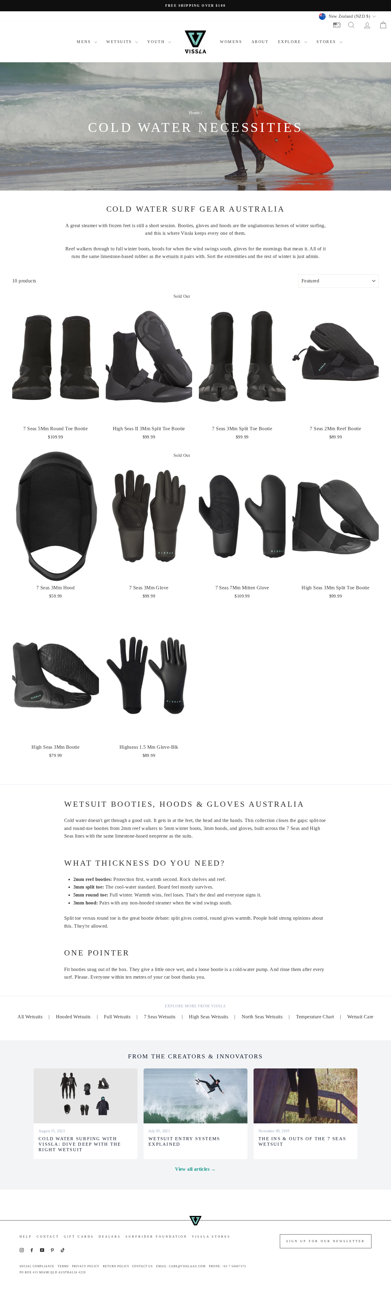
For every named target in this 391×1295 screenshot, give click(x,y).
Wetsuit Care (360, 1016)
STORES (327, 41)
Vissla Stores (211, 1236)
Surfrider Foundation (156, 1236)
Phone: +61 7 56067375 (227, 1266)
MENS (85, 41)
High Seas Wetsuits (208, 1016)
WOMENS (231, 41)
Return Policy (116, 1266)
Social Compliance (37, 1266)
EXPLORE (290, 41)
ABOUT (260, 41)
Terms (63, 1266)
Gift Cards (79, 1236)
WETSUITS (119, 41)
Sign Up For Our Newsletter (325, 1241)
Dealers (110, 1236)
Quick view (55, 415)
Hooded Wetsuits (73, 1016)
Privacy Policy (86, 1266)
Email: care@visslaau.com (181, 1266)
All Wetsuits (29, 1016)
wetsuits (170, 256)
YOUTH (156, 41)
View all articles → (195, 1169)
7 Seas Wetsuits (160, 1016)
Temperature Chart (315, 1016)
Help (26, 1236)
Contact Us (142, 1266)
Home (194, 113)
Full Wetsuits (117, 1016)
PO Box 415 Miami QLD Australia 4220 (53, 1272)
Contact (48, 1236)
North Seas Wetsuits (262, 1016)
